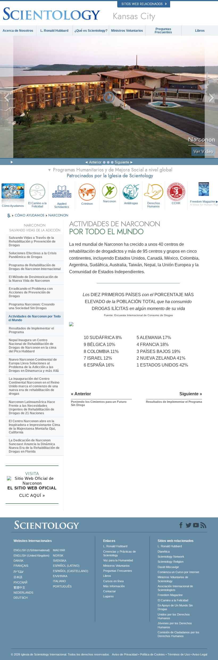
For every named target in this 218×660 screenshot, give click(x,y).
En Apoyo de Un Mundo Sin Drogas (175, 607)
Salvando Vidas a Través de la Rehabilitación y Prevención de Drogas (32, 241)
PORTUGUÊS (62, 586)
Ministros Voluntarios (127, 31)
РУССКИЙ (20, 582)
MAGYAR (59, 550)
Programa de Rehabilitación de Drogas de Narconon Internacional (35, 267)
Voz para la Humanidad (118, 560)
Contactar (109, 591)
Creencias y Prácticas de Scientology (119, 553)
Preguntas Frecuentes (163, 30)
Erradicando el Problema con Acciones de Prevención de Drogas (31, 292)
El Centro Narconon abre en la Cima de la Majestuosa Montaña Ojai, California (34, 426)
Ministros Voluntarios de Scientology (173, 579)
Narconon (109, 201)
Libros (200, 31)
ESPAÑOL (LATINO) (66, 565)
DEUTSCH (21, 597)
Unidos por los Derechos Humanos (174, 616)
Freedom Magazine (170, 595)
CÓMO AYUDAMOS (30, 215)
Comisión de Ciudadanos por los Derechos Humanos (178, 634)
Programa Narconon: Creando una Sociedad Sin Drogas (31, 306)
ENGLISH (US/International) (32, 550)
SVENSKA (59, 560)
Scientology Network (171, 556)
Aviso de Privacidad (124, 654)
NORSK (58, 555)
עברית (18, 571)
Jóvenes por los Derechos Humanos (175, 625)
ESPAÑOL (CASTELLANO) (70, 571)
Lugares (108, 596)
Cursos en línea (113, 581)
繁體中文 (19, 587)
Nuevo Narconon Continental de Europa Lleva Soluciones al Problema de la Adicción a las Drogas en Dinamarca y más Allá (34, 365)
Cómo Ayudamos (13, 205)
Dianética (164, 551)
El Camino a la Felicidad (37, 205)
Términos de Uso (178, 654)
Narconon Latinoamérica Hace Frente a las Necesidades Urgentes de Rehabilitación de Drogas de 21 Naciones (32, 407)
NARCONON (58, 215)
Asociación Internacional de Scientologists (175, 588)
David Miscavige (168, 567)
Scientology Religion (170, 561)
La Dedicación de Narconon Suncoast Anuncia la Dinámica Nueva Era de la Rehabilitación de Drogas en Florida (34, 445)
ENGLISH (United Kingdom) (31, 555)
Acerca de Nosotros (18, 31)
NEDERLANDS (23, 592)
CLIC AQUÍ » (32, 495)
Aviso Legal (199, 654)
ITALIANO (59, 581)
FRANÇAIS (21, 565)
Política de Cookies (152, 654)
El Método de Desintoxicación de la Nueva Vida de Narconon (33, 279)
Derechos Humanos (153, 205)
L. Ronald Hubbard (54, 31)
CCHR (176, 203)
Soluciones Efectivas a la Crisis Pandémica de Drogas (33, 255)
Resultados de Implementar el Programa (31, 330)
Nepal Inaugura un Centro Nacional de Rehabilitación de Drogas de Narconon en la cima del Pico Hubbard (32, 345)
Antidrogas (131, 203)
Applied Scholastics (61, 205)
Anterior (95, 162)
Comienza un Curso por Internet (178, 572)
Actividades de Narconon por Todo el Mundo (35, 318)
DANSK (18, 560)
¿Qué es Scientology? (90, 31)
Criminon (87, 203)
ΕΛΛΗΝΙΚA (60, 576)
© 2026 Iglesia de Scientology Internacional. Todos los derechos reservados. (60, 654)
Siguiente (122, 162)
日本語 (18, 577)
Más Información (114, 586)
